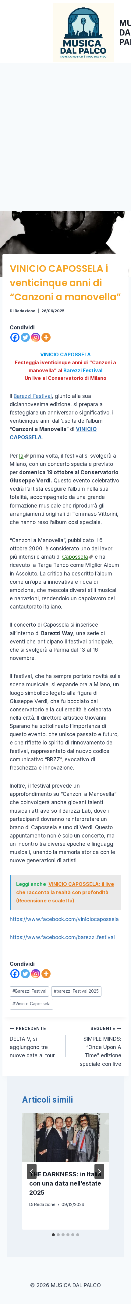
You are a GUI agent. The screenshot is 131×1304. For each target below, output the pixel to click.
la (21, 456)
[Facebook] (14, 337)
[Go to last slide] (32, 1171)
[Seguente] (99, 1171)
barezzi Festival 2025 (76, 991)
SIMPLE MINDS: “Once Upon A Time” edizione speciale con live (100, 1046)
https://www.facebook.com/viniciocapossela (64, 919)
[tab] (53, 1234)
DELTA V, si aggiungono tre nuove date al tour (32, 1042)
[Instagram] (35, 337)
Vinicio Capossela (31, 1003)
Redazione (25, 311)
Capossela (75, 557)
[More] (46, 337)
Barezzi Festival (82, 370)
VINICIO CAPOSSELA (65, 354)
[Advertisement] (65, 132)
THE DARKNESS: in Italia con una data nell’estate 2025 (65, 1183)
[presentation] (65, 1137)
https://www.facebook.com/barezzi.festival (62, 937)
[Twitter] (25, 337)
